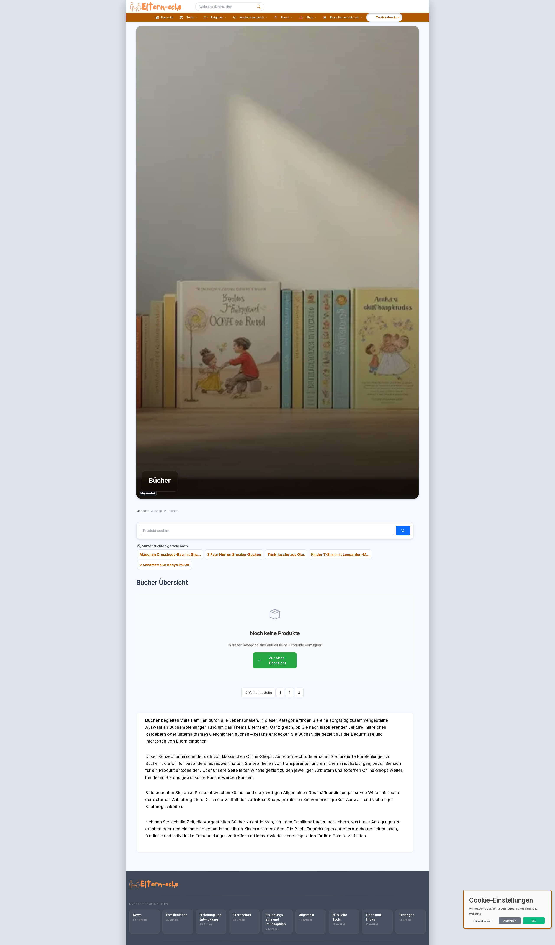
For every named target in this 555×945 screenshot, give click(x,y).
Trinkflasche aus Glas (286, 554)
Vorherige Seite (260, 692)
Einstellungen (483, 920)
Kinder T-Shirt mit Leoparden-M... (340, 554)
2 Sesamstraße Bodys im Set (164, 565)
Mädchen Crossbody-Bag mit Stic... (170, 554)
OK (534, 920)
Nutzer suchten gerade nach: (165, 546)
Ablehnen (509, 920)
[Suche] (259, 7)
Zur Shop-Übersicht (277, 660)
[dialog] (507, 909)
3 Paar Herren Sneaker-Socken (234, 554)
